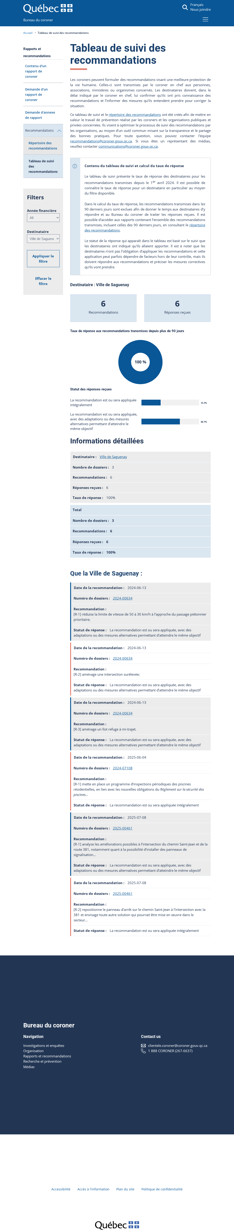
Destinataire (38, 231)
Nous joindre (200, 9)
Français (196, 4)
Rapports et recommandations (47, 1056)
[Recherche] (185, 7)
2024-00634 (123, 598)
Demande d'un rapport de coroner (36, 94)
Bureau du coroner (38, 20)
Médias (29, 1066)
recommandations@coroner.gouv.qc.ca (101, 141)
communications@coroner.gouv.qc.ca (128, 146)
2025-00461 (123, 828)
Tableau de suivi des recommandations (43, 166)
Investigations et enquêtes (43, 1045)
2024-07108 (123, 768)
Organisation (33, 1050)
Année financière (41, 210)
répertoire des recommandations (135, 114)
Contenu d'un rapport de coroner (35, 71)
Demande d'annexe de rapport (40, 115)
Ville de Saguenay (113, 456)
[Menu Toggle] (206, 19)
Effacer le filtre (43, 281)
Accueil (27, 33)
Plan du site (125, 1189)
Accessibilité (60, 1189)
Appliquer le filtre (43, 259)
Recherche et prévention (42, 1061)
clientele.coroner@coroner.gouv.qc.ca (177, 1045)
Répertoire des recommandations (43, 145)
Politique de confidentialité (162, 1189)
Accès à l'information (93, 1189)
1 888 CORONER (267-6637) (170, 1050)
